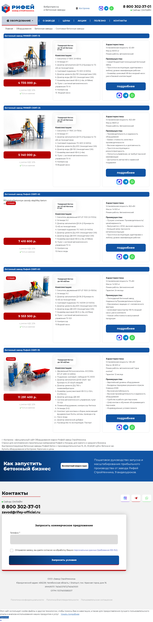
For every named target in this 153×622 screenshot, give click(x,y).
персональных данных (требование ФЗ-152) (95, 550)
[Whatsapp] (111, 8)
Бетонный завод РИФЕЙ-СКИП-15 (22, 36)
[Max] (101, 8)
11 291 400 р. (27, 397)
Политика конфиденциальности (27, 600)
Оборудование (20, 20)
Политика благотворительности (62, 600)
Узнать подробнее (70, 614)
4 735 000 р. (27, 83)
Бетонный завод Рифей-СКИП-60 (22, 269)
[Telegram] (106, 8)
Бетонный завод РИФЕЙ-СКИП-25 (22, 108)
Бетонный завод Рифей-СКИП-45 (22, 194)
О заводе (49, 20)
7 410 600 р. (27, 241)
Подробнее (126, 86)
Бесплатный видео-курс (74, 466)
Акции (82, 20)
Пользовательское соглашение (96, 600)
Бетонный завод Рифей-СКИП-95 (22, 350)
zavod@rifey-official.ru (21, 512)
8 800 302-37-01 (137, 6)
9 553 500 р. (27, 316)
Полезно (100, 20)
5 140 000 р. (27, 155)
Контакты (120, 20)
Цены (66, 20)
